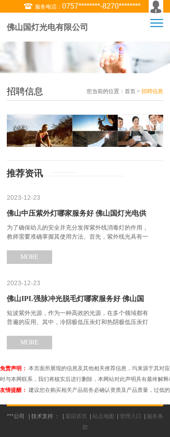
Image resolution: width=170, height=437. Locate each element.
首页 (130, 91)
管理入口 (130, 416)
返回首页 (76, 416)
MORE (29, 257)
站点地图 (103, 416)
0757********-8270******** (101, 6)
